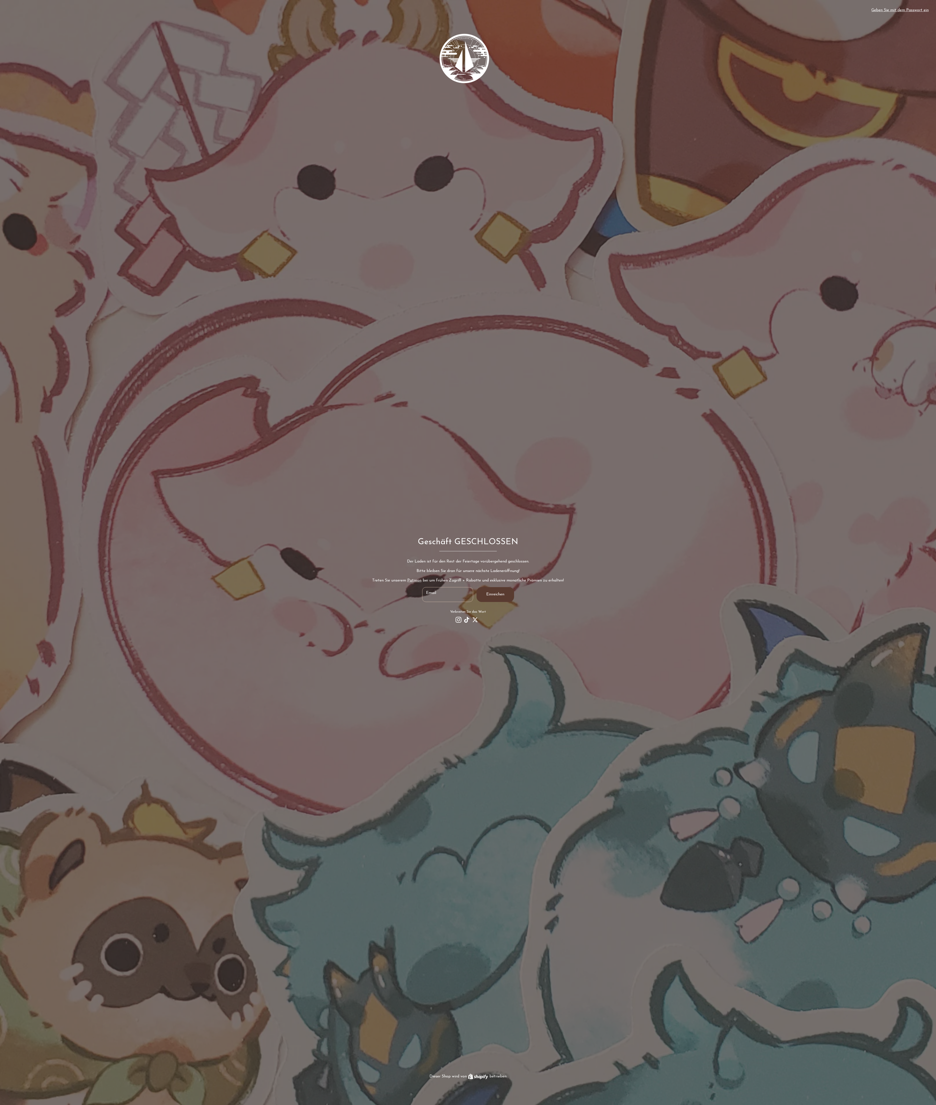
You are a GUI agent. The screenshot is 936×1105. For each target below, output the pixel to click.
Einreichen (495, 594)
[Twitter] (475, 620)
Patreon (414, 580)
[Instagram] (458, 620)
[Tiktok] (467, 620)
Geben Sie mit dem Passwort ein (900, 10)
